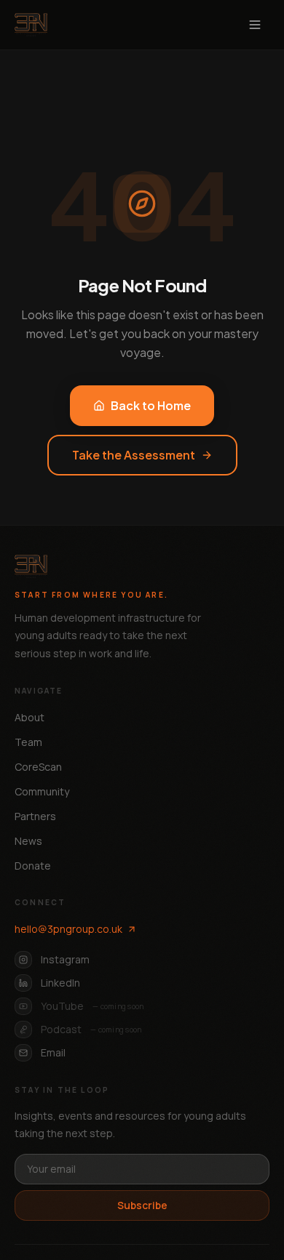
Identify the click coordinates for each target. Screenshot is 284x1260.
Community (42, 791)
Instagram (65, 959)
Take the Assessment (133, 454)
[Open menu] (254, 24)
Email (53, 1052)
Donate (33, 865)
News (28, 841)
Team (28, 742)
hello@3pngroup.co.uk (68, 929)
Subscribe (142, 1205)
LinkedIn (60, 983)
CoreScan (38, 767)
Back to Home (151, 405)
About (29, 717)
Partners (35, 816)
